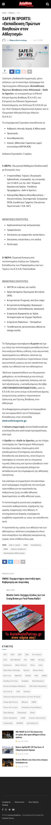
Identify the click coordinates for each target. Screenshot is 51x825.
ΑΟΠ (36, 676)
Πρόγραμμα (22, 713)
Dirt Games (36, 655)
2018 (12, 655)
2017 (5, 655)
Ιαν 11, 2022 (38, 40)
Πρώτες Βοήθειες (18, 549)
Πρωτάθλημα (9, 713)
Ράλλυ (32, 713)
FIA (25, 660)
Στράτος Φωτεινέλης (37, 718)
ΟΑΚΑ (6, 549)
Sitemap (5, 805)
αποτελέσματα (32, 723)
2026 (27, 655)
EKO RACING (15, 660)
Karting (41, 660)
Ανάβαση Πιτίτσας (11, 681)
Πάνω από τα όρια (11, 707)
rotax (40, 665)
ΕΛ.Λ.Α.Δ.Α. (8, 691)
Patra (32, 665)
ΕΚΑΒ (26, 545)
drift (5, 660)
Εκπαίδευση (36, 545)
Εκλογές (27, 691)
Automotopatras (14, 815)
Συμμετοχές (8, 723)
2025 (19, 655)
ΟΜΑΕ (34, 702)
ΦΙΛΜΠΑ (20, 723)
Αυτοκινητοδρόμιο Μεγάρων (15, 686)
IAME (32, 660)
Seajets (26, 670)
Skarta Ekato (38, 670)
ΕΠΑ (18, 691)
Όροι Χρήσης (34, 802)
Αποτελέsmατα (38, 681)
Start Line (7, 676)
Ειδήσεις (11, 13)
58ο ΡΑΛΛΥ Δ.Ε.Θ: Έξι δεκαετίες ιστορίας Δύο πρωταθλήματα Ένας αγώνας (30, 734)
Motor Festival (21, 665)
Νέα (18, 13)
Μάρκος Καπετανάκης (18, 40)
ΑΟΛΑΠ (28, 676)
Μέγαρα (25, 702)
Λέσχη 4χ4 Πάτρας (11, 702)
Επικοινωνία (19, 802)
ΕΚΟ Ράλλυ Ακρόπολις (38, 686)
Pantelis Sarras (8, 818)
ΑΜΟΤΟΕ (18, 676)
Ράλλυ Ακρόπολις (10, 718)
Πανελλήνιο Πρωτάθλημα (31, 707)
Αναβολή (25, 681)
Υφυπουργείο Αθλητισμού (14, 553)
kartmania (8, 665)
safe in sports (14, 545)
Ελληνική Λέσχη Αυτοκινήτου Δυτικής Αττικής (22, 697)
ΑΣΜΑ (44, 676)
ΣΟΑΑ (23, 718)
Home (4, 13)
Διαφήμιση (6, 802)
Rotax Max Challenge (12, 670)
